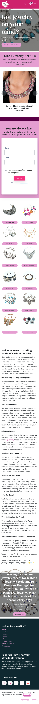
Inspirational (9, 288)
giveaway (10, 440)
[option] (20, 93)
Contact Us (19, 614)
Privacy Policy (7, 641)
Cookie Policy (27, 695)
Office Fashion (10, 244)
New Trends (29, 222)
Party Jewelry (10, 265)
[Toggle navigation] (35, 4)
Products (5, 634)
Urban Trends (29, 288)
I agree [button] (34, 701)
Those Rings (29, 332)
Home (4, 629)
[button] (4, 93)
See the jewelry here (11, 45)
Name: (6, 148)
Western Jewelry (9, 310)
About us (5, 632)
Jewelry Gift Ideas (29, 244)
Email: (6, 158)
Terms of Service (8, 644)
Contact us (6, 646)
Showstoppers (10, 222)
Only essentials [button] (25, 701)
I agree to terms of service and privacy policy (20, 171)
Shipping (5, 636)
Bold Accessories (29, 310)
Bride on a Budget (29, 265)
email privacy (24, 183)
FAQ (3, 639)
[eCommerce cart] (25, 4)
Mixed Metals (10, 332)
